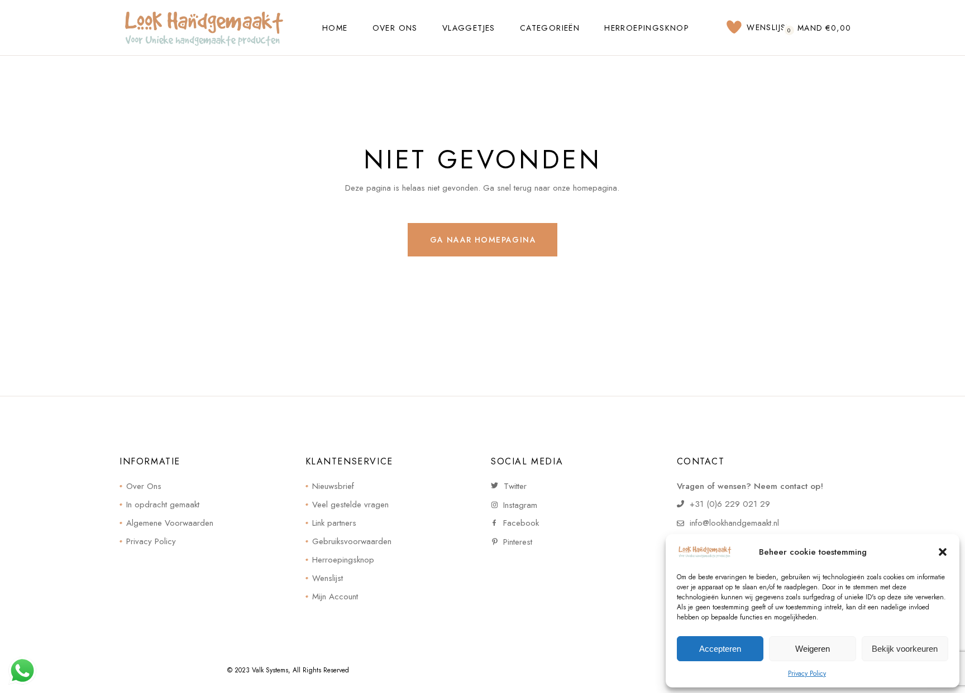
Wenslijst (327, 578)
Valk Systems (270, 670)
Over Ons (143, 486)
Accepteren (720, 648)
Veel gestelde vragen (350, 504)
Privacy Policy (807, 673)
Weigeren (812, 648)
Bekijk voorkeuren (905, 648)
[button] (942, 552)
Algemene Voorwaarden (169, 523)
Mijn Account (335, 596)
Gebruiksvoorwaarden (351, 541)
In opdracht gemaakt (162, 504)
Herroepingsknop (343, 560)
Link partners (334, 523)
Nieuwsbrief (333, 486)
